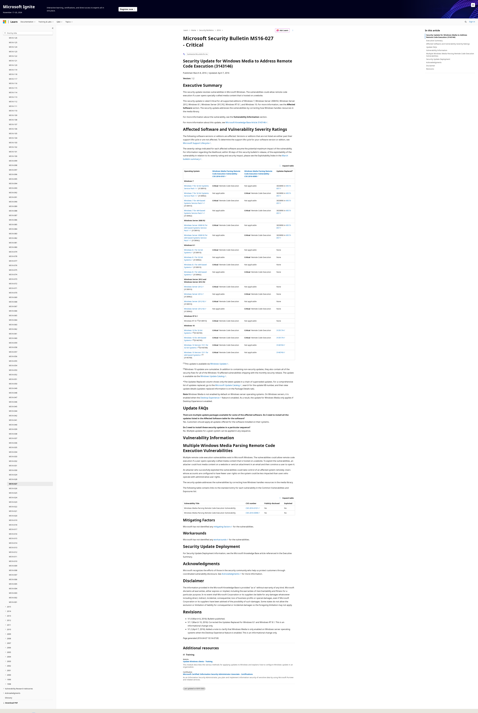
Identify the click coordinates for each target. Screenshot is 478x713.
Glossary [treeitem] (8, 698)
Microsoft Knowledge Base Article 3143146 (246, 122)
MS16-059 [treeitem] (13, 343)
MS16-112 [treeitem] (13, 101)
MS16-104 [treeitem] (13, 138)
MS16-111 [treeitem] (13, 106)
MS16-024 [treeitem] (13, 497)
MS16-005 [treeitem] (13, 584)
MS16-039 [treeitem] (13, 429)
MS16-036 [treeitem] (13, 443)
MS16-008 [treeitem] (13, 570)
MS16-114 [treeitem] (13, 92)
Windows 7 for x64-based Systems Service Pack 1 (194, 201)
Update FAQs (431, 47)
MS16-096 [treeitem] (13, 174)
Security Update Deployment (438, 59)
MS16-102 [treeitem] (13, 147)
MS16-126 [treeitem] (13, 38)
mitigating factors (222, 526)
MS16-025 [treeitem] (13, 493)
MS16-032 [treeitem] (13, 461)
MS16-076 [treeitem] (13, 265)
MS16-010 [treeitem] (13, 561)
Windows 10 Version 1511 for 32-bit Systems (196, 346)
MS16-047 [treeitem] (13, 397)
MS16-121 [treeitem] (13, 60)
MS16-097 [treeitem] (13, 170)
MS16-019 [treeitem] (13, 520)
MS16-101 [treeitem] (13, 151)
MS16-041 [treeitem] (13, 420)
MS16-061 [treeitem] (13, 334)
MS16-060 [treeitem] (13, 338)
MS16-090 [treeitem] (13, 201)
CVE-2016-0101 (252, 508)
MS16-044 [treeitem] (13, 411)
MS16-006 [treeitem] (13, 579)
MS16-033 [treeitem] (13, 456)
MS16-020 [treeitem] (13, 516)
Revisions (430, 69)
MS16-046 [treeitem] (13, 402)
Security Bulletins (206, 30)
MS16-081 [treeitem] (13, 242)
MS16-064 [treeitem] (13, 320)
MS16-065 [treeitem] (13, 315)
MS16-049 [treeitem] (13, 388)
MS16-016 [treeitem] (13, 534)
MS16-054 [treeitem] (13, 365)
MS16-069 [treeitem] (13, 297)
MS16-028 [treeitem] (13, 479)
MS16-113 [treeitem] (13, 97)
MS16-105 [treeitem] (13, 133)
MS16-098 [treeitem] (13, 165)
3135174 (279, 330)
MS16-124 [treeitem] (13, 47)
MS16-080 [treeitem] (13, 247)
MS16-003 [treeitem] (13, 593)
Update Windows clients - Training (197, 661)
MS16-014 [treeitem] (13, 543)
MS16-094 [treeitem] (13, 183)
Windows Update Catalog (212, 376)
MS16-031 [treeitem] (13, 465)
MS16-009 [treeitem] (13, 566)
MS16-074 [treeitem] (13, 274)
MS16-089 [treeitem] (13, 206)
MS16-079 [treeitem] (13, 252)
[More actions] (293, 30)
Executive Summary (434, 40)
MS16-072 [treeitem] (13, 283)
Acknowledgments (230, 573)
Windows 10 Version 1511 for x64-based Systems (196, 353)
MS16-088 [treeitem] (13, 211)
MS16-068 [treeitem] (13, 302)
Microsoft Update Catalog (227, 385)
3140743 (279, 345)
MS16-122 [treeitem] (13, 56)
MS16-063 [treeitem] (13, 324)
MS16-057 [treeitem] (13, 352)
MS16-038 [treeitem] (13, 434)
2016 (219, 30)
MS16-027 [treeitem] (13, 484)
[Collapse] (53, 28)
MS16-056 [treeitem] (13, 356)
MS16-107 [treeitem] (13, 124)
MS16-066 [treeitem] (13, 311)
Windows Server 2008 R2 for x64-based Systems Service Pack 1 (196, 228)
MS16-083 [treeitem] (13, 233)
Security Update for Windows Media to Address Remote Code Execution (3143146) (446, 36)
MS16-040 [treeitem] (13, 425)
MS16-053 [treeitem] (13, 370)
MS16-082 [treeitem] (13, 238)
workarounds (220, 539)
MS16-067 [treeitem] (13, 306)
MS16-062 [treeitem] (13, 329)
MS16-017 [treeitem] (13, 529)
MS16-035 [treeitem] (13, 447)
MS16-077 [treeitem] (13, 261)
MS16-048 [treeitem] (13, 393)
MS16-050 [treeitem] (13, 383)
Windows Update (218, 363)
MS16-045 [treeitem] (13, 406)
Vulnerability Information (436, 50)
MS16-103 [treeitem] (13, 142)
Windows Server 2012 (193, 286)
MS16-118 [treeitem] (13, 74)
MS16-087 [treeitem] (13, 215)
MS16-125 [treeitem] (13, 42)
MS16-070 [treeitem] (13, 292)
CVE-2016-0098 (252, 513)
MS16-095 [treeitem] (13, 179)
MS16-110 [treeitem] (13, 110)
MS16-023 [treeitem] (13, 502)
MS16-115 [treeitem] (13, 88)
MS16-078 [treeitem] (13, 256)
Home (193, 30)
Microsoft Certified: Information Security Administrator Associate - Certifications (218, 674)
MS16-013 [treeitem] (13, 547)
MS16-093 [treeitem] (13, 188)
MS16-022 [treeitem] (13, 506)
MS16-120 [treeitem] (13, 65)
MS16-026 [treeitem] (13, 488)
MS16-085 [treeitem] (13, 224)
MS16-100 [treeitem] (13, 156)
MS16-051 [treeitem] (13, 379)
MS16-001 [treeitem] (13, 602)
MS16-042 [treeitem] (13, 415)
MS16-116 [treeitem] (13, 83)
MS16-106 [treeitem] (13, 129)
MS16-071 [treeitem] (13, 288)
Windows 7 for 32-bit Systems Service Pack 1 (196, 187)
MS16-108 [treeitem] (13, 120)
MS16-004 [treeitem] (13, 588)
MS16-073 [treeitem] (13, 279)
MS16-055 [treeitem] (13, 361)
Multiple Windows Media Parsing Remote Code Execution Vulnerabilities (450, 54)
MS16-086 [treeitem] (13, 220)
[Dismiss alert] (473, 5)
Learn (185, 30)
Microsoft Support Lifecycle (196, 143)
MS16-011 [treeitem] (13, 556)
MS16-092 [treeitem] (13, 192)
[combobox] (28, 33)
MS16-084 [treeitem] (13, 229)
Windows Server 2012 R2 (194, 301)
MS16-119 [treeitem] (13, 70)
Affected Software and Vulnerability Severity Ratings (448, 44)
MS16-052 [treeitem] (13, 374)
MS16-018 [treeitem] (13, 525)
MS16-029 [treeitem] (13, 475)
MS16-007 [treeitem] (13, 575)
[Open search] (465, 22)
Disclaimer (430, 65)
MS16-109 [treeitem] (13, 115)
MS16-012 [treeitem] (13, 552)
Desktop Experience (209, 397)
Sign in (472, 21)
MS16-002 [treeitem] (13, 597)
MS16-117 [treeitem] (13, 79)
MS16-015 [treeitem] (13, 538)
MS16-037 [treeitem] (13, 438)
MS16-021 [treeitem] (13, 511)
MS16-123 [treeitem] (13, 51)
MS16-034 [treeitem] (13, 452)
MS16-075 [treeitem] (13, 270)
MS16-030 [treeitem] (13, 470)
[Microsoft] (4, 21)
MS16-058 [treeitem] (13, 347)
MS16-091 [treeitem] (13, 197)
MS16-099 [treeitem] (13, 161)
